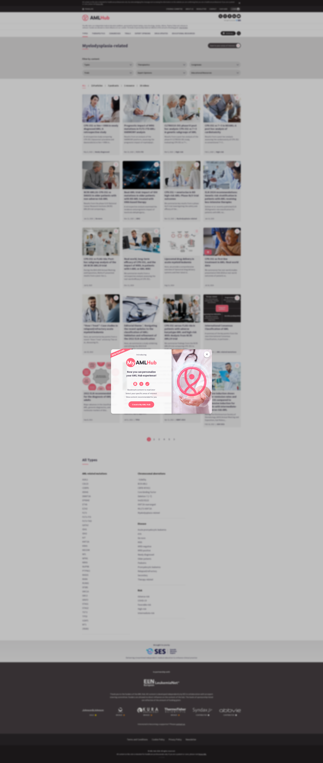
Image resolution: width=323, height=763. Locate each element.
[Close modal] (207, 354)
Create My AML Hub (141, 404)
